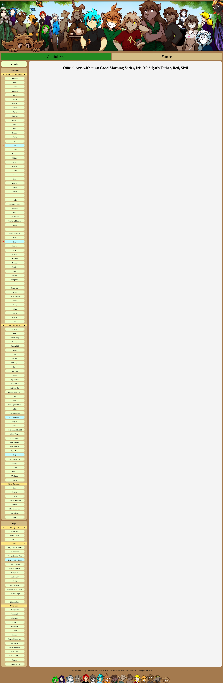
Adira (14, 82)
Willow (14, 472)
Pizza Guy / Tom (14, 233)
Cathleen (15, 108)
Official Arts (56, 56)
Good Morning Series (15, 560)
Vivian (14, 467)
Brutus (15, 99)
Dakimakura (15, 552)
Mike (14, 212)
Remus (14, 246)
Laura (15, 170)
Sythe (14, 292)
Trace (14, 300)
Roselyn (14, 267)
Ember (14, 492)
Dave (14, 367)
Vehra (15, 309)
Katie (14, 400)
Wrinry (14, 480)
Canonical (14, 614)
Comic (15, 622)
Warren (14, 313)
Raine (14, 238)
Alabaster (15, 91)
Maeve (15, 187)
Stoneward (14, 288)
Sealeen (14, 275)
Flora (14, 141)
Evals (14, 137)
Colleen (14, 358)
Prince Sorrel (14, 442)
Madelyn (15, 183)
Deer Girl (14, 371)
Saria (14, 271)
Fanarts (167, 56)
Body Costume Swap (14, 547)
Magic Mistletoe (14, 647)
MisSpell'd (14, 573)
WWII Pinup (14, 598)
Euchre (14, 133)
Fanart (15, 631)
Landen (14, 166)
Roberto (14, 254)
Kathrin (14, 154)
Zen (14, 321)
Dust (14, 488)
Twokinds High (15, 594)
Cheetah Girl (14, 346)
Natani (15, 225)
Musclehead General (14, 221)
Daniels (14, 120)
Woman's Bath (14, 602)
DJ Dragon (14, 363)
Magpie (14, 421)
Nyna (14, 517)
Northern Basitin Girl (15, 430)
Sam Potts (14, 451)
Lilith (14, 409)
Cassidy (14, 342)
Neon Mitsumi (14, 513)
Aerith (15, 87)
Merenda (15, 208)
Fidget (15, 496)
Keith (14, 162)
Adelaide (15, 78)
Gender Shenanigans (14, 639)
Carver (14, 103)
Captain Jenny (14, 337)
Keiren (14, 158)
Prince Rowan (14, 438)
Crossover (14, 626)
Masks (15, 200)
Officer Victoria (15, 434)
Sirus (14, 284)
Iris (15, 145)
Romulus (15, 263)
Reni (14, 250)
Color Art (14, 531)
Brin (14, 333)
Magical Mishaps (14, 568)
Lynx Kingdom (15, 564)
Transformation (15, 664)
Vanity (15, 305)
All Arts (14, 63)
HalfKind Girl (14, 388)
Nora (14, 229)
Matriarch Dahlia (14, 204)
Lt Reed (14, 175)
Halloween (14, 643)
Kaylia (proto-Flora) (14, 405)
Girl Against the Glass (14, 556)
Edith (14, 124)
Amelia (14, 329)
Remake (14, 660)
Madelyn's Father (14, 417)
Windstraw (14, 476)
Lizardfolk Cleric (14, 413)
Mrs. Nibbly (15, 217)
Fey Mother (14, 379)
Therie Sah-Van (15, 296)
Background (15, 610)
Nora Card (14, 652)
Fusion (14, 635)
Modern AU (15, 577)
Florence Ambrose (15, 500)
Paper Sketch (14, 535)
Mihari (14, 505)
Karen (15, 150)
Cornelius (14, 116)
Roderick (15, 259)
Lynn (14, 179)
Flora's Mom (14, 384)
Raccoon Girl (14, 447)
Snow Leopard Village (14, 589)
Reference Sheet (14, 656)
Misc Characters (14, 509)
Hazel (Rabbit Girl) (14, 392)
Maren (15, 191)
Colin (14, 354)
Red (14, 242)
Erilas (15, 375)
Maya (14, 426)
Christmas (14, 618)
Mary (14, 196)
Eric (14, 129)
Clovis (15, 112)
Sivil (14, 455)
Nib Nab (14, 581)
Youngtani (14, 317)
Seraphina (14, 279)
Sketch (14, 540)
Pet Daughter (14, 585)
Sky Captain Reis (14, 459)
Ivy (15, 396)
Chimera (14, 350)
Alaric (15, 95)
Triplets (14, 463)
